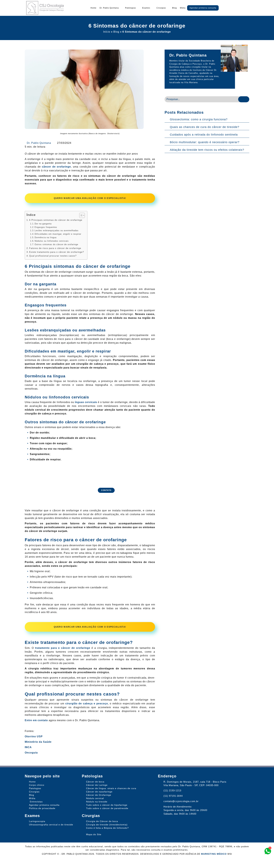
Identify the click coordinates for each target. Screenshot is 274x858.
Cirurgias (161, 8)
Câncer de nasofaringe (99, 791)
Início (106, 31)
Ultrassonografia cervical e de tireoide (51, 824)
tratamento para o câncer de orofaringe (62, 648)
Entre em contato (36, 720)
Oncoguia (31, 752)
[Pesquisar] (244, 99)
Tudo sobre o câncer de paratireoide (107, 808)
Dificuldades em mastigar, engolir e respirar (58, 234)
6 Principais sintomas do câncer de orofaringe (55, 220)
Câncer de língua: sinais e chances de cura (111, 788)
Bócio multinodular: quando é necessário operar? (204, 142)
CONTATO (106, 490)
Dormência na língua (45, 237)
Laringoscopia (37, 821)
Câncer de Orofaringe (98, 795)
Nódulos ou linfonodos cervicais (52, 241)
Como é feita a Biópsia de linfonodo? (107, 828)
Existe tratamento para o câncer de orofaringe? (56, 252)
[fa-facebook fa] (249, 8)
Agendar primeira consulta (202, 8)
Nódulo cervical (95, 798)
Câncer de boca (95, 781)
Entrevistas (36, 801)
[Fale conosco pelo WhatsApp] (267, 851)
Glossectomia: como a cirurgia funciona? (199, 119)
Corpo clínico (36, 785)
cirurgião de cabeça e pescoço (86, 703)
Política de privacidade (42, 808)
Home (93, 8)
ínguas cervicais (86, 402)
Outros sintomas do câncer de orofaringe (56, 244)
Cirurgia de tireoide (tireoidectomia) (106, 824)
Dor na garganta (43, 223)
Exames (146, 8)
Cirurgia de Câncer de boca (102, 821)
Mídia (183, 8)
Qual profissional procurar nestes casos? (53, 255)
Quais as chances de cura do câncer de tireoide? (204, 127)
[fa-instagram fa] (255, 8)
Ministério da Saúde (38, 741)
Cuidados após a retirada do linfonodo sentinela (204, 134)
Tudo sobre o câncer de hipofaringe (106, 805)
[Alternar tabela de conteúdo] (80, 215)
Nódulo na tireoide (96, 801)
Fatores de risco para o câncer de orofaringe (55, 248)
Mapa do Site (93, 834)
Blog (174, 8)
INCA (28, 747)
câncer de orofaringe (56, 166)
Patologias (130, 8)
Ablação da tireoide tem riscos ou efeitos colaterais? (207, 149)
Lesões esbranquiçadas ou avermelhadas (56, 230)
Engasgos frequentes (46, 227)
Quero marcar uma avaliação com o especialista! (90, 198)
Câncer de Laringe (97, 785)
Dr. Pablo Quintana (109, 8)
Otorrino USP (34, 736)
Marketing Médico (214, 854)
